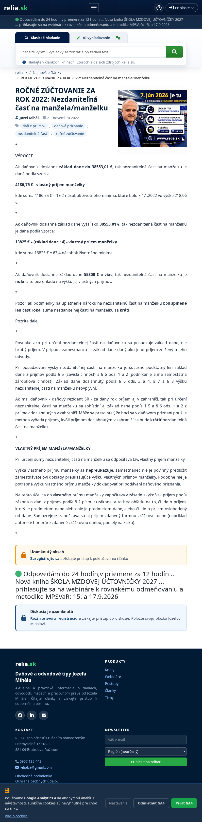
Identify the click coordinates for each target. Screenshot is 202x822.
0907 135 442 (30, 761)
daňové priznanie (68, 126)
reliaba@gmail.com (35, 767)
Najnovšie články (47, 72)
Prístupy (111, 683)
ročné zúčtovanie (70, 133)
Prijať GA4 (184, 803)
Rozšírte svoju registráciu (54, 618)
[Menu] (94, 7)
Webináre (113, 676)
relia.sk (21, 72)
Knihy (109, 669)
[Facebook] (20, 715)
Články (110, 690)
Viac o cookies (16, 816)
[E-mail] (43, 715)
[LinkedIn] (31, 715)
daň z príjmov (34, 126)
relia (16, 7)
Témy (109, 697)
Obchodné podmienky (33, 776)
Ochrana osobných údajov (36, 781)
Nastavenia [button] (118, 803)
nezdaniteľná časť (32, 133)
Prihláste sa (184, 7)
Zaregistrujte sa (44, 558)
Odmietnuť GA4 (151, 803)
